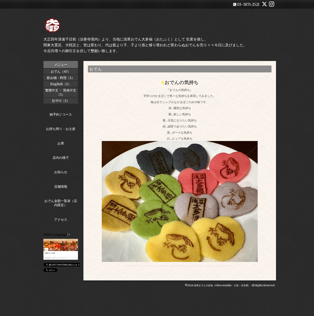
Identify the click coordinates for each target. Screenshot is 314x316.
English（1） (60, 84)
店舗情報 (60, 186)
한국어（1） (61, 101)
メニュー (60, 64)
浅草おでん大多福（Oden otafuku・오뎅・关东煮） (222, 285)
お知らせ (60, 172)
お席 (60, 143)
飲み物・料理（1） (61, 78)
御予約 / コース (61, 114)
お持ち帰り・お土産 (60, 129)
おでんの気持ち (182, 82)
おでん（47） (61, 71)
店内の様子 (61, 158)
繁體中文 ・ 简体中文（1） (60, 92)
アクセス (60, 219)
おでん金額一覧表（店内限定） (60, 203)
